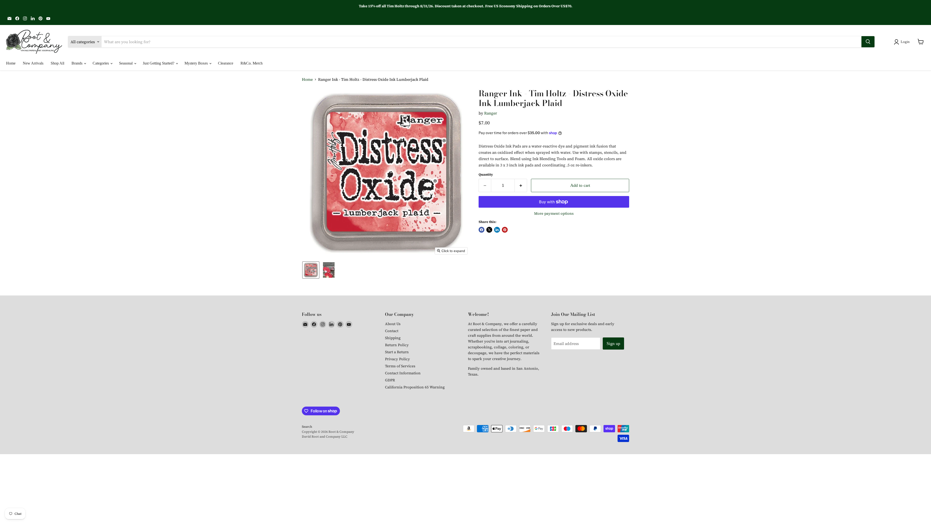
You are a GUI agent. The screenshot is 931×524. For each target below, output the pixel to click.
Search (307, 427)
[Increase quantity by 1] (521, 185)
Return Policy (397, 344)
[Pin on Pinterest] (505, 230)
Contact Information (403, 373)
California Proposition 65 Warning (415, 387)
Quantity (486, 174)
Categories (101, 63)
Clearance (225, 63)
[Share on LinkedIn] (497, 230)
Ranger (490, 113)
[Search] (868, 41)
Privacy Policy (397, 358)
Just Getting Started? (159, 63)
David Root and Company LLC (324, 436)
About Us (393, 323)
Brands (77, 63)
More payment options (554, 213)
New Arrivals (33, 63)
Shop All (57, 63)
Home (11, 63)
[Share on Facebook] (481, 230)
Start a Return (397, 351)
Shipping (393, 337)
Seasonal (126, 63)
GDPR (390, 380)
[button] (903, 42)
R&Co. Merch (252, 63)
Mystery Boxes (197, 63)
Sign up (613, 343)
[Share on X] (489, 230)
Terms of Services (400, 365)
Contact (391, 330)
